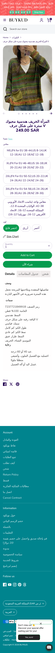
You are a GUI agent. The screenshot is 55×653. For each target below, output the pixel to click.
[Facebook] (4, 584)
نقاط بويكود (9, 445)
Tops (10, 138)
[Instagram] (14, 584)
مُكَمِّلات (6, 639)
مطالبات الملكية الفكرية (16, 486)
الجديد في (7, 631)
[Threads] (24, 584)
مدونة (6, 548)
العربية (8, 612)
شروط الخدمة (11, 560)
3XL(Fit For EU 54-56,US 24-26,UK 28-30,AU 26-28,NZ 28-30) (27, 191)
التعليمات (8, 532)
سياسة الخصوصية (12, 554)
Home (5, 37)
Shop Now (38, 12)
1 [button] (19, 113)
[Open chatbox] (49, 647)
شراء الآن (27, 264)
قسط (6, 480)
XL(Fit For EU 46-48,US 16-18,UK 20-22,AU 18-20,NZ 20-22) (26, 165)
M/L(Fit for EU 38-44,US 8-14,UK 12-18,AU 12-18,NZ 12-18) (27, 152)
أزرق (25, 228)
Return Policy (10, 474)
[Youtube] (9, 584)
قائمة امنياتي (10, 451)
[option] (27, 78)
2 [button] (22, 113)
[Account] (41, 19)
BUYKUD (24, 644)
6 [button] (36, 113)
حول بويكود (9, 515)
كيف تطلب (9, 463)
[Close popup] (41, 622)
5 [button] (33, 113)
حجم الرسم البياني (13, 521)
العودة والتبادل (10, 440)
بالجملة (7, 527)
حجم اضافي (8, 635)
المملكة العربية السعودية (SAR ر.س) (23, 603)
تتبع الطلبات (9, 457)
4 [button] (29, 113)
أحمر (36, 228)
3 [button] (26, 113)
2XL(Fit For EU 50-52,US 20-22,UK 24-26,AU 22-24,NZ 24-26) (27, 178)
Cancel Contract (12, 498)
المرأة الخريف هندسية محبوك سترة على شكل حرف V (26, 41)
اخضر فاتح (11, 228)
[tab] (10, 273)
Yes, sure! (29, 637)
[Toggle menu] (5, 20)
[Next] (51, 113)
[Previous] (4, 113)
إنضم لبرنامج (10, 566)
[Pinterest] (19, 584)
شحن (6, 468)
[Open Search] (4, 29)
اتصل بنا (7, 492)
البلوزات (15, 37)
